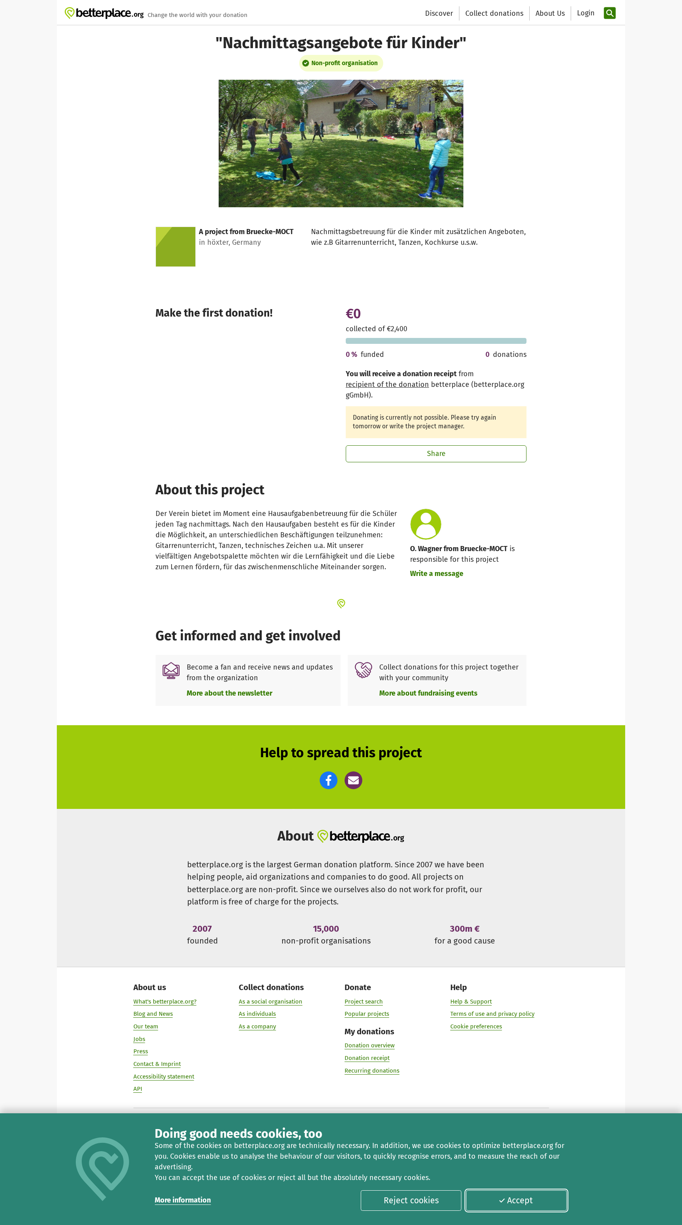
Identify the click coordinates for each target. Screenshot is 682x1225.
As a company (257, 1026)
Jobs (139, 1039)
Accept (520, 1200)
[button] (328, 780)
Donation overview (370, 1045)
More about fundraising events (428, 693)
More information (183, 1200)
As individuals (257, 1013)
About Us (550, 13)
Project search (364, 1001)
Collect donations (494, 13)
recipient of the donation (387, 384)
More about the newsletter (229, 693)
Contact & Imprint (157, 1063)
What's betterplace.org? (165, 1001)
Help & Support (471, 1001)
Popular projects (367, 1013)
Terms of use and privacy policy (492, 1013)
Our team (145, 1026)
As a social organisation (270, 1001)
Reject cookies (411, 1200)
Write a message (436, 573)
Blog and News (153, 1013)
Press (140, 1051)
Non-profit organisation (344, 63)
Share (436, 453)
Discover (439, 13)
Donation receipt (367, 1058)
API (137, 1088)
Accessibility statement (163, 1076)
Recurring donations (372, 1070)
